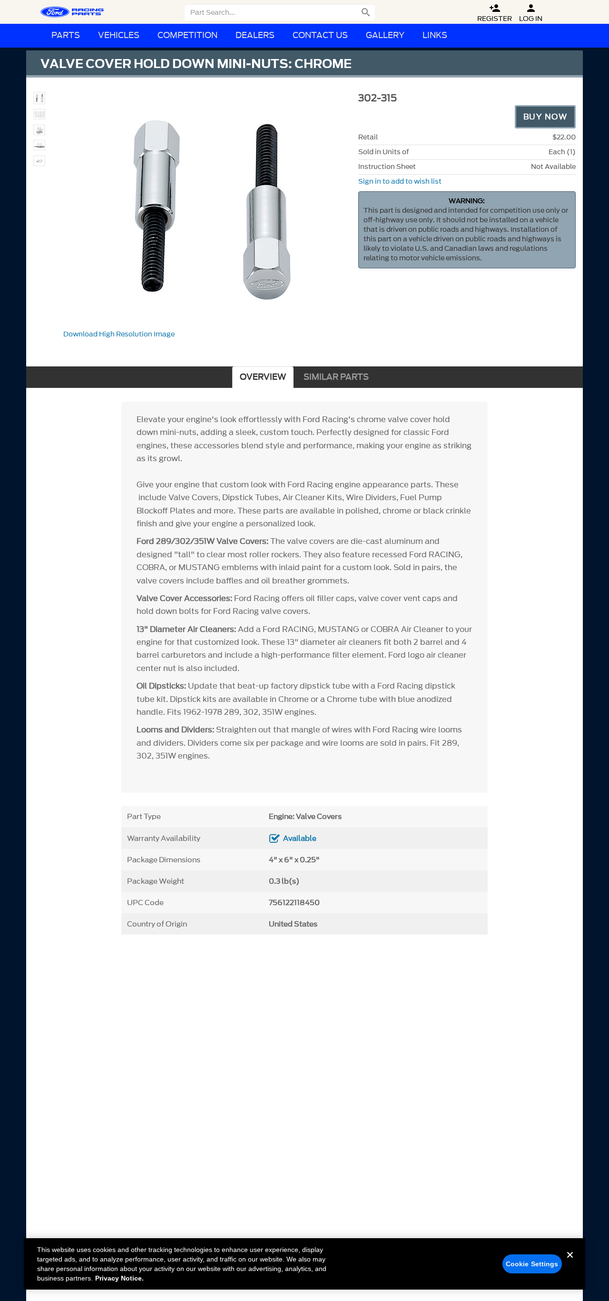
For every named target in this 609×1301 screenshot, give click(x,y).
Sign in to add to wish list (400, 182)
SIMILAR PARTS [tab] (336, 377)
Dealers (255, 35)
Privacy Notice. (119, 1278)
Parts (65, 35)
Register (494, 13)
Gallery (385, 35)
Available (299, 838)
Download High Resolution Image (119, 334)
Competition (187, 35)
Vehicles (118, 35)
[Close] (570, 1262)
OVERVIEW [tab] (263, 377)
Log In (530, 13)
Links (434, 35)
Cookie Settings (532, 1264)
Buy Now (545, 116)
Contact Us (320, 35)
